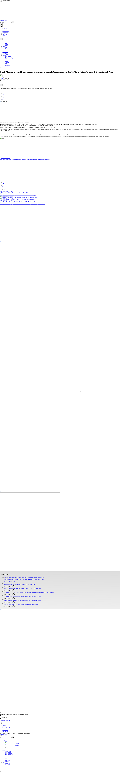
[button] (13, 22)
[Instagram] (3, 723)
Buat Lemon (7, 760)
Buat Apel (7, 761)
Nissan (3, 33)
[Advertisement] (60, 11)
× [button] (0, 735)
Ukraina (4, 36)
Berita (6, 741)
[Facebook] (2, 93)
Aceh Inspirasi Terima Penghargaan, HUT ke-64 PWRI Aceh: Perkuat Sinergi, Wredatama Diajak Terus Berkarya (22, 204)
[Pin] (3, 98)
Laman (3, 762)
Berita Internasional (6, 32)
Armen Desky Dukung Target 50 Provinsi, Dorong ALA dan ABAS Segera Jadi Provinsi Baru (22, 588)
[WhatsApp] (2, 99)
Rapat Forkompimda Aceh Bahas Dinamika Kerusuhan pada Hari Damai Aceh (19, 584)
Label (3, 750)
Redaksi (4, 725)
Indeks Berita (5, 731)
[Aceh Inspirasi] (3, 20)
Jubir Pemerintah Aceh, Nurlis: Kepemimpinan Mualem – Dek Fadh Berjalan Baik (16, 192)
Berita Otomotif (5, 29)
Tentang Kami (5, 726)
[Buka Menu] (1, 26)
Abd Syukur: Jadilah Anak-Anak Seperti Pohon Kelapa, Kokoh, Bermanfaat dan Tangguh (18, 195)
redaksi (1, 78)
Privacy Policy (5, 730)
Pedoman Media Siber (6, 727)
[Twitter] (3, 95)
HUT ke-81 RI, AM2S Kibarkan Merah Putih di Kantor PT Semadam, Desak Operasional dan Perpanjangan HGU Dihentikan (29, 592)
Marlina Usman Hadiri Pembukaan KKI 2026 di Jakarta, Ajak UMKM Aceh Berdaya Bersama (19, 201)
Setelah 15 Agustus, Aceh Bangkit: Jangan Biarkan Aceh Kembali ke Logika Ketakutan (21, 604)
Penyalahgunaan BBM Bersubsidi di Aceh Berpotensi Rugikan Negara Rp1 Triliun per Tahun (18, 197)
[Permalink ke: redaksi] (1, 76)
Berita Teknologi (5, 31)
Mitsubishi (4, 34)
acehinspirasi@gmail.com (5, 720)
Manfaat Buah (5, 28)
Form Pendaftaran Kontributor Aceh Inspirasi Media (12, 728)
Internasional (7, 746)
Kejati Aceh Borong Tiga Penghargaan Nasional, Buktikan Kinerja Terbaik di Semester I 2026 (18, 199)
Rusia (3, 35)
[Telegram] (2, 96)
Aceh (1, 68)
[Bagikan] (1, 85)
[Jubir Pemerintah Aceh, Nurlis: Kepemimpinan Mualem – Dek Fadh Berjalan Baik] (5, 191)
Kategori (4, 740)
